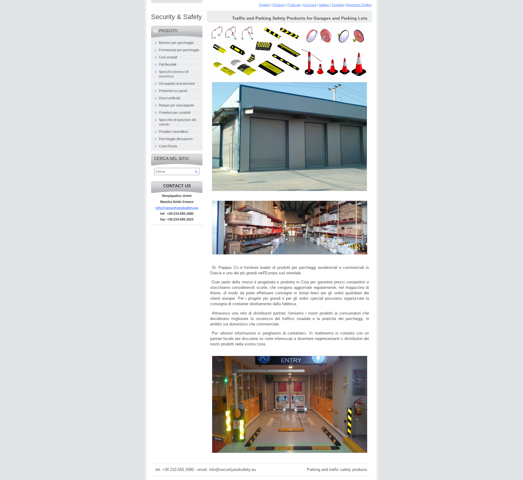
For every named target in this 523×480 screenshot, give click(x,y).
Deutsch (278, 5)
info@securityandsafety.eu (177, 208)
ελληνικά (309, 5)
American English (359, 5)
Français (294, 5)
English (264, 5)
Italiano (324, 5)
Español (338, 5)
